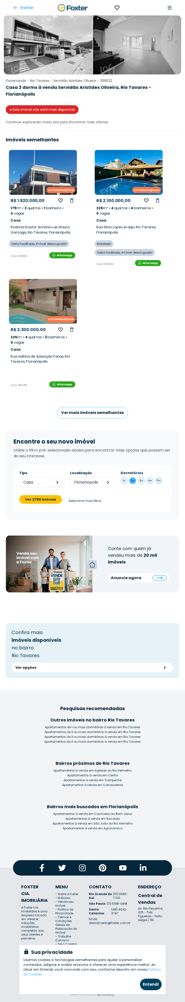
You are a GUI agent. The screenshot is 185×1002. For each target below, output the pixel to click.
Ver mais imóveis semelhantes (92, 412)
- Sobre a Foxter (66, 894)
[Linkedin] (143, 868)
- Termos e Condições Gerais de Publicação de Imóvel (66, 925)
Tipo (23, 473)
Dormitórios (132, 473)
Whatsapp (64, 255)
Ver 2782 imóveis (40, 499)
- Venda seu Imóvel (64, 904)
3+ (141, 480)
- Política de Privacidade (64, 911)
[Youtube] (122, 868)
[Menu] (169, 7)
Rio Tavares (39, 80)
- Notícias (62, 898)
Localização (81, 473)
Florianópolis (16, 80)
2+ (133, 480)
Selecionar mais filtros (85, 501)
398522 (106, 80)
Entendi (151, 984)
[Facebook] (42, 868)
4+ (150, 480)
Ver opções (25, 667)
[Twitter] (62, 868)
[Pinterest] (102, 868)
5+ (159, 480)
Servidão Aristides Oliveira (74, 80)
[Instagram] (82, 868)
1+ (124, 480)
